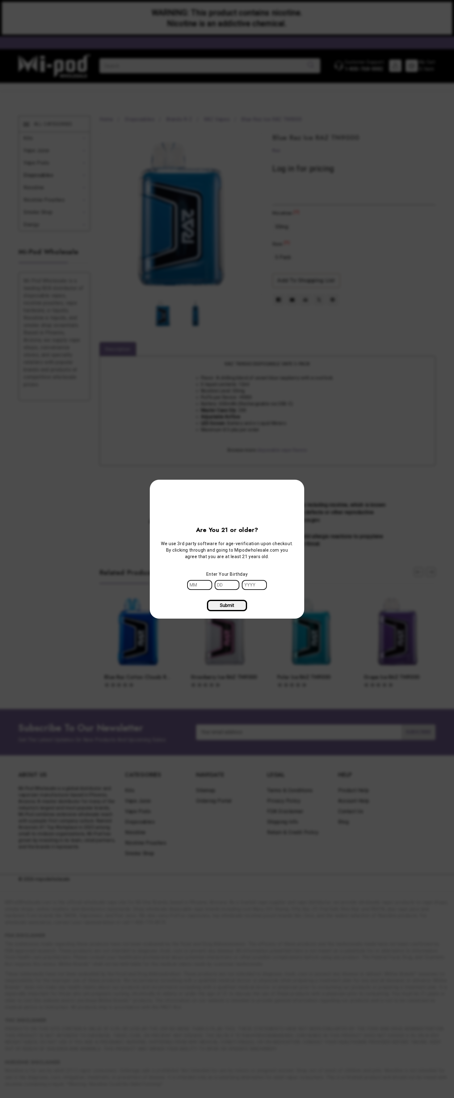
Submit (227, 605)
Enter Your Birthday (227, 574)
